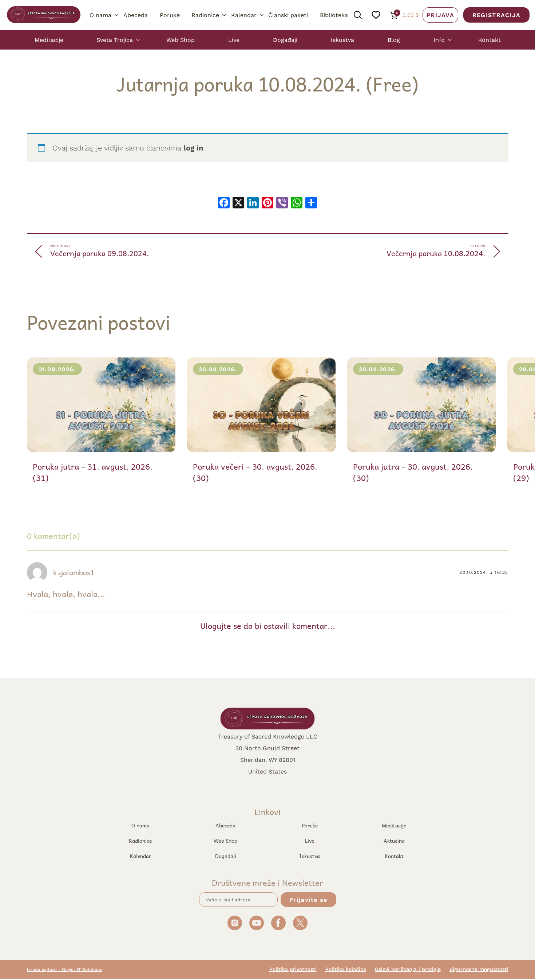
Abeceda (135, 15)
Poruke (170, 15)
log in (193, 147)
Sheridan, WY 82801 (267, 759)
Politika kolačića (345, 969)
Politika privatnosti (293, 969)
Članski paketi (288, 15)
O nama (100, 15)
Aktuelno (394, 840)
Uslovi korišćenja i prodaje (408, 969)
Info (439, 39)
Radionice (205, 15)
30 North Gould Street (267, 748)
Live (233, 39)
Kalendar (244, 15)
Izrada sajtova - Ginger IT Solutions (64, 969)
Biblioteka (334, 15)
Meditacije (49, 39)
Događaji (285, 39)
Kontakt (489, 39)
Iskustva (342, 39)
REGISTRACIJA (496, 15)
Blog (394, 39)
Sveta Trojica (114, 39)
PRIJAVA (440, 15)
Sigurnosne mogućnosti (478, 969)
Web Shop (180, 39)
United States (267, 771)
